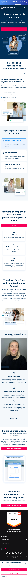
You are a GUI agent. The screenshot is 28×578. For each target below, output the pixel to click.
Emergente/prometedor (20, 73)
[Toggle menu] (25, 7)
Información (4, 536)
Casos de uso (5, 539)
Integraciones (5, 543)
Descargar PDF (14, 418)
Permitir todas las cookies (14, 569)
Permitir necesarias (14, 573)
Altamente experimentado (7, 73)
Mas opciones (4, 576)
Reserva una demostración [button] (14, 29)
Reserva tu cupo (18, 3)
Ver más (18, 567)
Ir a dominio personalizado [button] (14, 448)
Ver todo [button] (14, 225)
